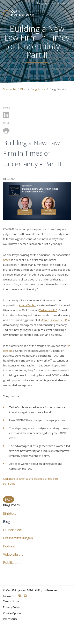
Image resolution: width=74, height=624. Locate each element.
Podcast (9, 546)
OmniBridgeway (16, 590)
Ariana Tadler (27, 305)
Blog (23, 89)
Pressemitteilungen (18, 538)
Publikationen (13, 562)
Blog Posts (38, 89)
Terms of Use (11, 601)
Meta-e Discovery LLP (54, 320)
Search (61, 3)
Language (43, 3)
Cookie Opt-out (12, 613)
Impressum (10, 619)
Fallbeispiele (12, 530)
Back (8, 499)
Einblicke (9, 513)
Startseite (9, 89)
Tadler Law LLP (48, 310)
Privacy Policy (11, 607)
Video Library (13, 554)
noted (6, 260)
